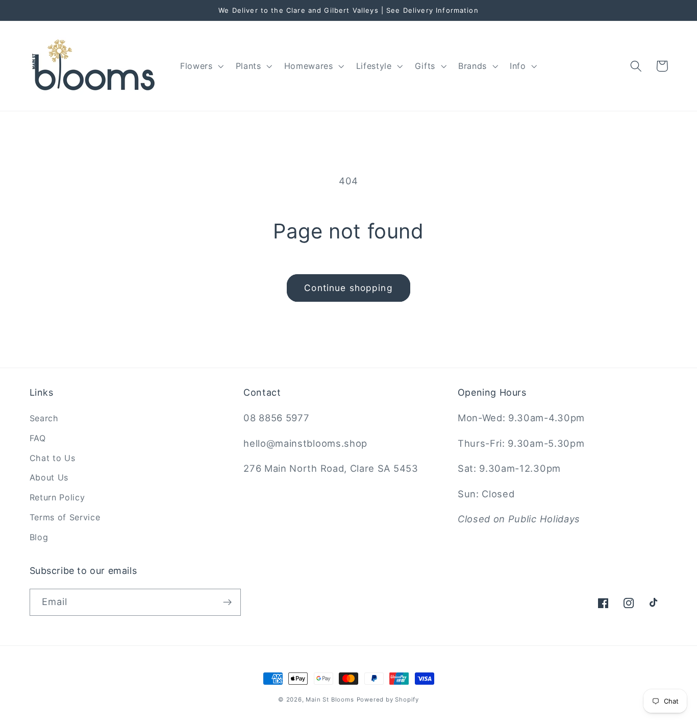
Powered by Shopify (388, 699)
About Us (49, 477)
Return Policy (57, 497)
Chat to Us (53, 458)
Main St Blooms (330, 699)
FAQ (38, 438)
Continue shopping (348, 287)
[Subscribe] (227, 602)
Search (44, 418)
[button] (201, 66)
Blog (39, 537)
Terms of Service (65, 517)
